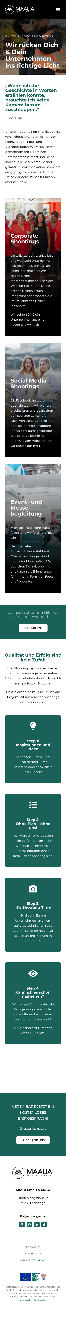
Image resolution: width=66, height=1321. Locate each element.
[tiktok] (44, 1224)
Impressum (33, 1246)
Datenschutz (33, 1253)
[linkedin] (37, 1224)
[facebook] (29, 1224)
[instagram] (22, 1224)
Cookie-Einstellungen (33, 1260)
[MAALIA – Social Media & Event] (20, 6)
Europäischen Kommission (33, 1300)
